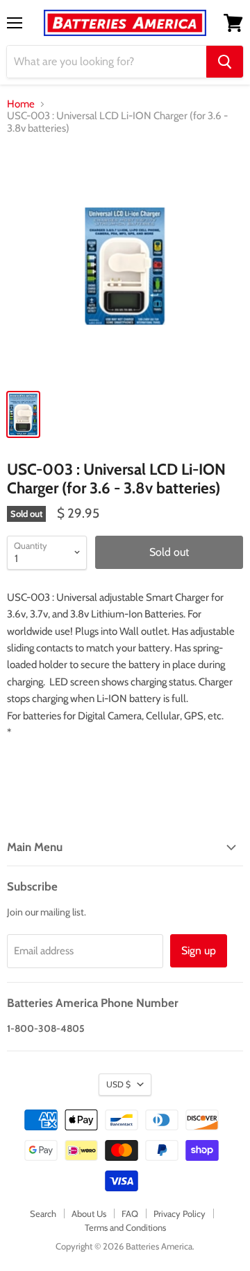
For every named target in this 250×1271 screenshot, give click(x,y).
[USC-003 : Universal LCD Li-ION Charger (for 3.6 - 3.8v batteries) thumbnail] (23, 414)
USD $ (118, 1084)
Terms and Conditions (125, 1227)
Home (21, 104)
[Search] (224, 62)
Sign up (198, 950)
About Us (89, 1213)
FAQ (130, 1213)
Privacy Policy (179, 1213)
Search (43, 1213)
